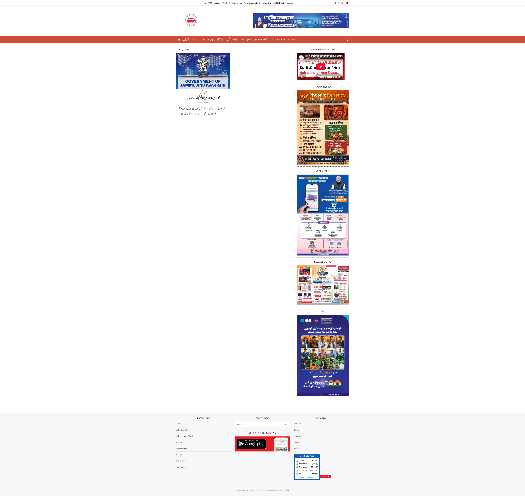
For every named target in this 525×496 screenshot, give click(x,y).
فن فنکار (235, 39)
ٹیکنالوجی (249, 39)
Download (277, 39)
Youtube (297, 448)
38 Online (302, 477)
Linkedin (297, 442)
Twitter (297, 429)
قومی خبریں (186, 39)
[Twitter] (335, 3)
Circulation (267, 3)
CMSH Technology (253, 490)
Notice (292, 39)
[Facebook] (331, 3)
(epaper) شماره (260, 39)
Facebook (297, 423)
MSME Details (279, 3)
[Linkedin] (343, 3)
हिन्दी (210, 3)
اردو (205, 3)
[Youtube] (347, 3)
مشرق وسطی (220, 39)
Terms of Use (181, 467)
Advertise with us (235, 3)
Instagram (298, 436)
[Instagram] (339, 3)
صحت (242, 39)
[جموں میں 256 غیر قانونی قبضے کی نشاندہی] (203, 71)
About (224, 3)
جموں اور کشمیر (203, 92)
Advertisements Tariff (252, 3)
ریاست (194, 39)
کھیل (228, 39)
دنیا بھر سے (211, 39)
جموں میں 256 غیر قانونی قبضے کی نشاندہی (203, 97)
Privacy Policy (181, 461)
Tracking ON (310, 477)
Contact (290, 3)
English (217, 3)
